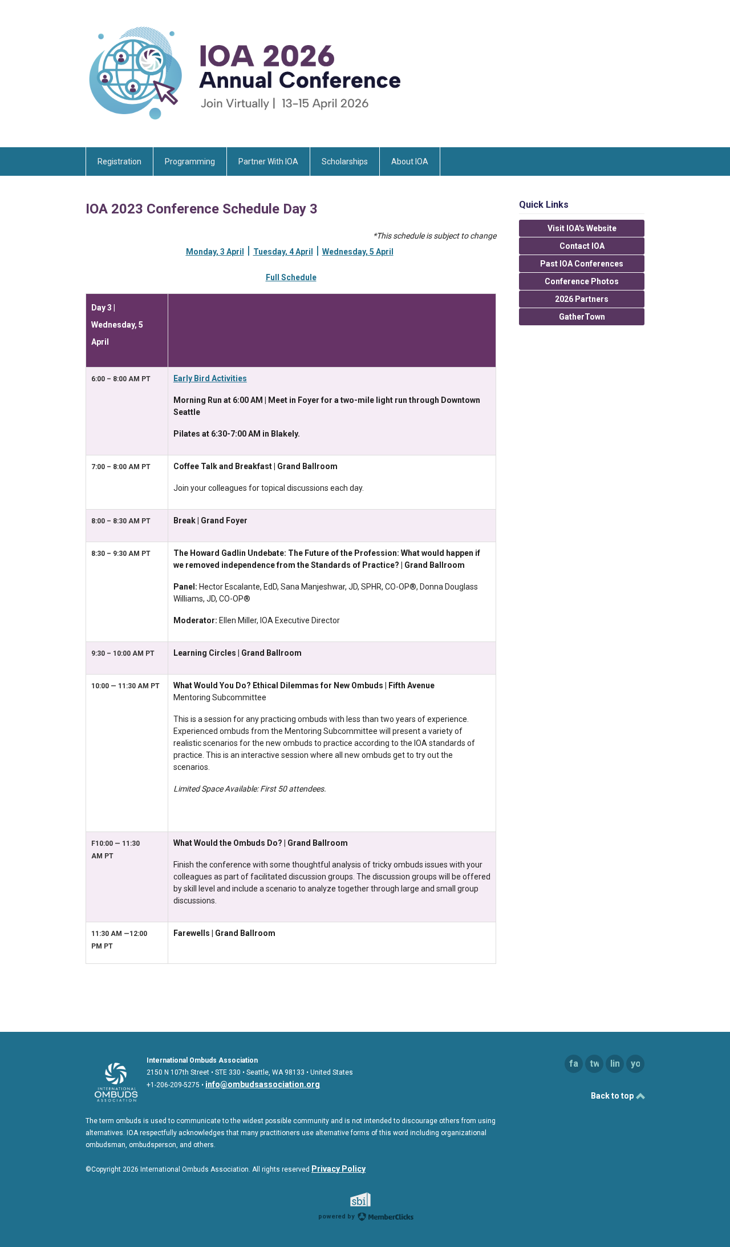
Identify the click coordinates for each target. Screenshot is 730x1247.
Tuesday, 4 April (283, 251)
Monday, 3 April (215, 251)
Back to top (613, 1095)
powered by (337, 1216)
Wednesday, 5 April (358, 251)
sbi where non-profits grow (375, 1199)
